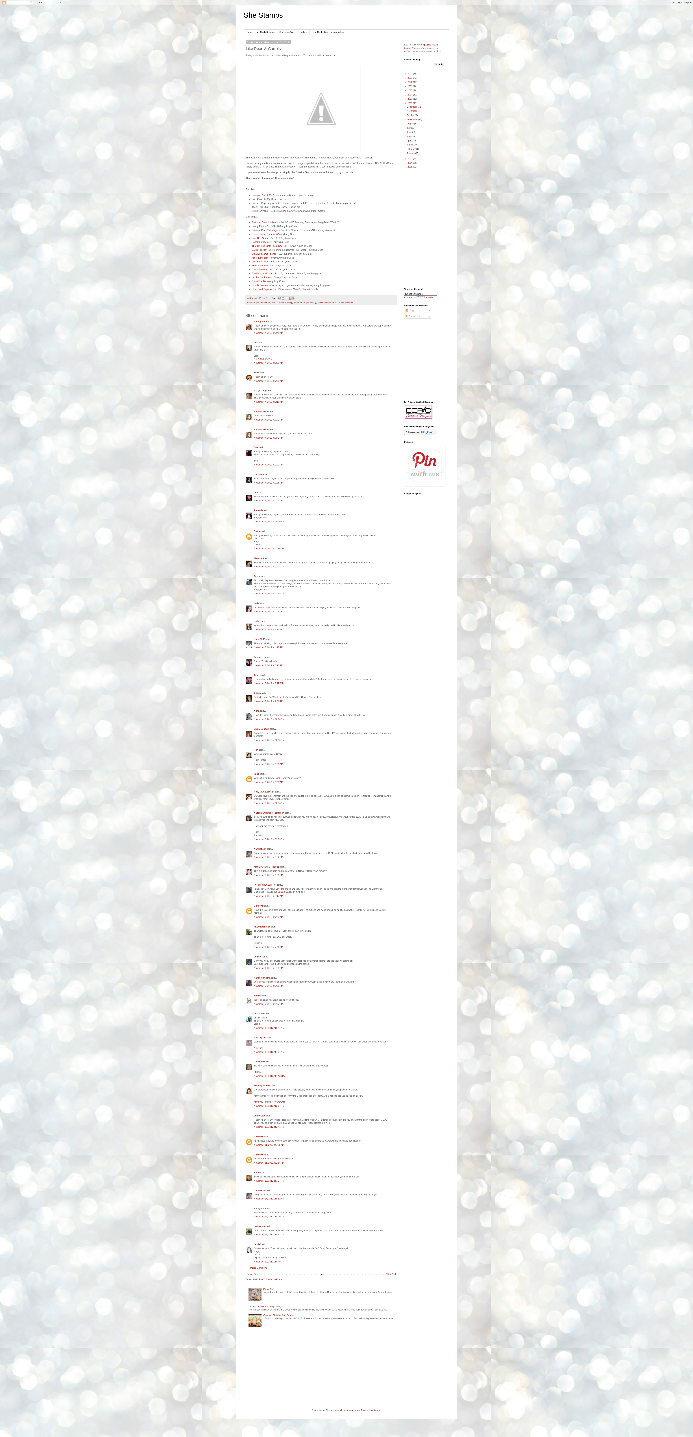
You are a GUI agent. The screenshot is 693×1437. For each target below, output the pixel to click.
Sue (256, 447)
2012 (410, 103)
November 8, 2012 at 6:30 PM (268, 875)
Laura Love (259, 1115)
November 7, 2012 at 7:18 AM (268, 402)
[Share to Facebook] (290, 298)
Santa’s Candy (285, 892)
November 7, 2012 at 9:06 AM (268, 483)
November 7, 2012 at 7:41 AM (268, 420)
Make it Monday (260, 257)
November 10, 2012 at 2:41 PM (269, 1127)
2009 (410, 167)
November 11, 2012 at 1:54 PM (269, 1163)
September (412, 119)
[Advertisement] (424, 228)
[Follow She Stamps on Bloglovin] (419, 434)
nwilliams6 (259, 1226)
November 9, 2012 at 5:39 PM (268, 968)
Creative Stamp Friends (264, 253)
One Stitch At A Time (263, 261)
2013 (410, 99)
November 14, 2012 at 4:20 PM (269, 1216)
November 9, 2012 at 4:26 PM (268, 947)
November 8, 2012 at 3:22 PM (268, 857)
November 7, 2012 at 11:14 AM (269, 548)
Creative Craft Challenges (265, 230)
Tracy (257, 675)
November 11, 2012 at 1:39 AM (269, 1145)
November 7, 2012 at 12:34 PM (269, 566)
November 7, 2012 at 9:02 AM (268, 464)
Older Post (390, 1274)
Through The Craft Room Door (267, 246)
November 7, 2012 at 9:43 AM (268, 500)
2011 (410, 158)
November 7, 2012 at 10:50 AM (269, 521)
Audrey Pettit (260, 321)
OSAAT (280, 1102)
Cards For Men (259, 250)
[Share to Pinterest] (293, 298)
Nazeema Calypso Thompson (269, 813)
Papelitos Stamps (261, 238)
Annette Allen (261, 411)
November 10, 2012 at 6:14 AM (269, 1028)
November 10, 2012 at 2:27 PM (269, 1106)
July (409, 128)
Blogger (377, 1410)
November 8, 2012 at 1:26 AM (268, 764)
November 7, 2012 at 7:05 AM (268, 381)
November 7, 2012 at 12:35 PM (269, 593)
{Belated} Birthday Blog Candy (278, 1315)
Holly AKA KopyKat (264, 792)
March (410, 144)
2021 (410, 78)
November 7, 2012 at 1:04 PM (268, 611)
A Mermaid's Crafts (263, 359)
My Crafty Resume (266, 32)
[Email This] (279, 298)
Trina (256, 372)
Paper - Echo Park (262, 302)
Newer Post (252, 1274)
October (411, 115)
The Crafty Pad (260, 265)
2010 (410, 163)
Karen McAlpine (262, 978)
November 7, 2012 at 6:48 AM (268, 333)
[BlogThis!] (283, 298)
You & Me (267, 195)
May (409, 136)
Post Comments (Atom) (270, 1279)
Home (249, 32)
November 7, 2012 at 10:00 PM (269, 719)
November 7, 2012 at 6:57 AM (268, 363)
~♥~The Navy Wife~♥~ (265, 885)
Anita (256, 711)
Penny (257, 576)
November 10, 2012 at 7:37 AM (269, 1052)
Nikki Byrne (260, 1037)
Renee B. (258, 510)
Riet (256, 750)
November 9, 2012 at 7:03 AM (268, 917)
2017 (410, 90)
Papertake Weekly (261, 242)
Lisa (256, 342)
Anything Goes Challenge (265, 222)
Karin (257, 1172)
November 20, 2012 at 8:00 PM (269, 1261)
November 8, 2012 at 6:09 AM (268, 782)
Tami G (257, 995)
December (412, 107)
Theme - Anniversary (326, 302)
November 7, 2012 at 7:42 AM (268, 438)
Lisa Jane (259, 1013)
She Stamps (263, 15)
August (410, 123)
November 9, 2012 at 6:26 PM (268, 986)
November (412, 111)
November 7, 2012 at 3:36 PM (268, 629)
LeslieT (257, 1244)
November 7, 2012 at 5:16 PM (268, 665)
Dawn (257, 531)
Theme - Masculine (345, 302)
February (411, 149)
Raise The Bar (259, 281)
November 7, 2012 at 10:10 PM (269, 740)
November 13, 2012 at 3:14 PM (269, 1181)
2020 (410, 82)
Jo (255, 492)
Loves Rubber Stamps (263, 234)
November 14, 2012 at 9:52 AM (269, 1199)
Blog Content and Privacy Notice (328, 32)
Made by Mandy (262, 1085)
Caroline (258, 474)
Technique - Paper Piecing (304, 302)
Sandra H (258, 657)
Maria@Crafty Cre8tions (266, 867)
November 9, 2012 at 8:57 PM (268, 1004)
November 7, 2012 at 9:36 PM (268, 701)
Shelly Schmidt (261, 729)
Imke (256, 774)
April (409, 140)
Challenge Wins (287, 32)
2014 (410, 94)
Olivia (257, 693)
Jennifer (258, 956)
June (409, 132)
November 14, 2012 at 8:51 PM (269, 1234)
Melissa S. (259, 558)
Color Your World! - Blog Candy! (266, 1306)
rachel (257, 621)
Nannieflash (260, 849)
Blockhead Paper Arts (263, 289)
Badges (303, 32)
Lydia (257, 603)
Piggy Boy (268, 1289)
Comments (414, 316)
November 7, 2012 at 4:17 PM (268, 647)
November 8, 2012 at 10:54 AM (269, 803)
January (411, 153)
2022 (410, 73)
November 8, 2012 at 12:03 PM (269, 839)
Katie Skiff (259, 639)
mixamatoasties (262, 927)
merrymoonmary (352, 1410)
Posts (411, 311)
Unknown (258, 906)
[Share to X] (286, 298)
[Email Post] (273, 298)
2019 (410, 86)
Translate (428, 297)
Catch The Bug (259, 269)
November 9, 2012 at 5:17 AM (268, 896)
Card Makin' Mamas (262, 273)
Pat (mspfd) (260, 390)
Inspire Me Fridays (261, 277)
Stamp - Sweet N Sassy (281, 302)
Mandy (257, 1102)
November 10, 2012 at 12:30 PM (270, 1076)
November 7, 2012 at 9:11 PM (268, 683)
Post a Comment (258, 1268)
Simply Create (259, 285)
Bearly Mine (258, 226)
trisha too (259, 1061)
